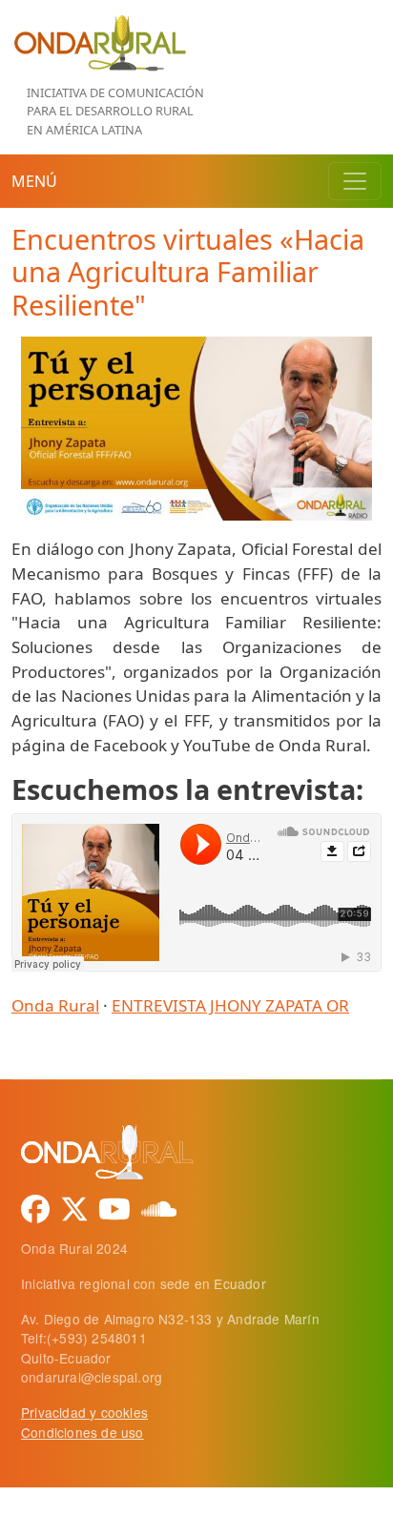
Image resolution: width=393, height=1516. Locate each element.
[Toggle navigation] (355, 181)
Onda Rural (55, 1005)
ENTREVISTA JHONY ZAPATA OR (230, 1005)
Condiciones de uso (82, 1432)
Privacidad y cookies (84, 1412)
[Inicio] (99, 23)
